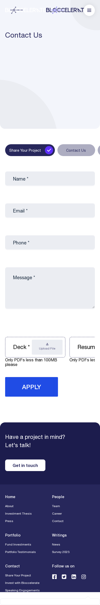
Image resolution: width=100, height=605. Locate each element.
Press (9, 521)
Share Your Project (18, 575)
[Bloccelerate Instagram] (83, 577)
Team (56, 506)
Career (57, 513)
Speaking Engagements (22, 590)
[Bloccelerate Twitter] (64, 577)
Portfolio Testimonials (20, 552)
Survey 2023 (60, 552)
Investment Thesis (18, 513)
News (56, 544)
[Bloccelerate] (46, 10)
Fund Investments (18, 544)
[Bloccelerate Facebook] (54, 577)
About (9, 506)
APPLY (31, 386)
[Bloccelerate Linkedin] (74, 577)
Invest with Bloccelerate (22, 583)
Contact (58, 521)
